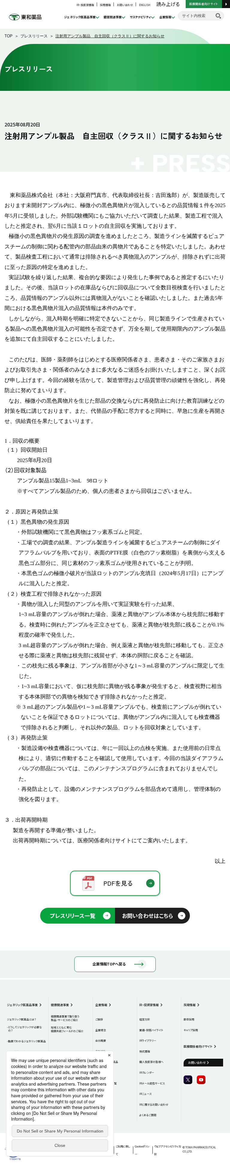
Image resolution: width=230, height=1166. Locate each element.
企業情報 (165, 17)
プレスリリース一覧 (72, 915)
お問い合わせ (125, 5)
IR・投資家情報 (85, 5)
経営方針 (144, 1019)
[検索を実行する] (218, 16)
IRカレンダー (146, 1073)
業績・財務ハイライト (151, 1030)
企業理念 (100, 1030)
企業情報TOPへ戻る (109, 964)
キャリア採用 (191, 1030)
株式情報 (144, 1051)
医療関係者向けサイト (204, 3)
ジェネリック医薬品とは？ (21, 1019)
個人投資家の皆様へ (151, 1062)
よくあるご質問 (147, 1115)
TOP (8, 36)
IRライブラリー (147, 1041)
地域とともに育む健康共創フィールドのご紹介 (67, 1029)
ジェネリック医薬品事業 (80, 17)
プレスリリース (34, 36)
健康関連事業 (113, 17)
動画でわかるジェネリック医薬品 (27, 1041)
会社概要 (100, 1041)
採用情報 (105, 5)
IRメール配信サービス (152, 1083)
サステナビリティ (140, 17)
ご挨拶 (99, 1019)
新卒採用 (189, 1019)
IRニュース (145, 1094)
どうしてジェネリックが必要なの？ (25, 1029)
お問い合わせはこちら (147, 915)
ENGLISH (144, 5)
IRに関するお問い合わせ (153, 1105)
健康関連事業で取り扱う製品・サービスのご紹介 (65, 1018)
